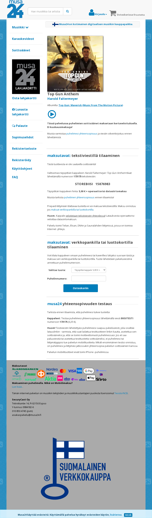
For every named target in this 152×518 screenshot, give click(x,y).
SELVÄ (128, 515)
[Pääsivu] (15, 9)
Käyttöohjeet (22, 169)
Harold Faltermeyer (62, 98)
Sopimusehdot (23, 137)
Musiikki (18, 27)
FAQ (15, 177)
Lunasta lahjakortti (20, 111)
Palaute (21, 126)
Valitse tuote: (57, 270)
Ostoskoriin (80, 288)
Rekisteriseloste (24, 149)
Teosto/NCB (121, 393)
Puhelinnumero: (57, 278)
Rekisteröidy (21, 160)
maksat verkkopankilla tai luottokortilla (72, 209)
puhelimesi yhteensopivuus (81, 133)
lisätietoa (116, 514)
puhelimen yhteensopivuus (79, 197)
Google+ (14, 183)
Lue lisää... (17, 386)
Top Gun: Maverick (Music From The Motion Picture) (91, 105)
